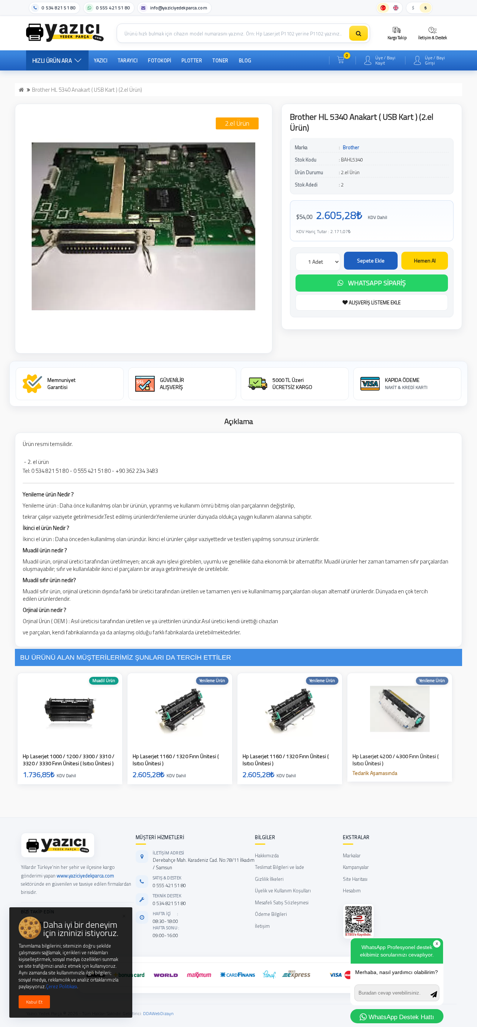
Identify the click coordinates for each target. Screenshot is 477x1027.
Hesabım (352, 890)
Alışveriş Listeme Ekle (374, 302)
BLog (245, 60)
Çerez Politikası (61, 986)
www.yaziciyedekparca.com (85, 875)
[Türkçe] (383, 8)
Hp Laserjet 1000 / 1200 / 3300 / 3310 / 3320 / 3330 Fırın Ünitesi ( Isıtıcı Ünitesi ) (68, 760)
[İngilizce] (396, 8)
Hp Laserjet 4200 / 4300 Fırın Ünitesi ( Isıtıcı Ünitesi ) (396, 760)
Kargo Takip (397, 38)
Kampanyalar (356, 867)
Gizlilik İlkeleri (269, 879)
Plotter (191, 60)
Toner (220, 60)
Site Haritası (355, 879)
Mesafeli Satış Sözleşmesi (282, 902)
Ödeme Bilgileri (271, 914)
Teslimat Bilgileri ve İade (279, 867)
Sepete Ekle (371, 260)
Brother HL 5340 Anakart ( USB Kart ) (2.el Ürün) (87, 89)
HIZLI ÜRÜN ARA (52, 60)
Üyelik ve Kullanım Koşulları (283, 890)
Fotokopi (159, 60)
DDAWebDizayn (158, 1013)
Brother (351, 147)
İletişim (262, 926)
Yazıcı (100, 60)
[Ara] (358, 33)
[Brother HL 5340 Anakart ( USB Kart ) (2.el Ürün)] (144, 226)
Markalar (352, 855)
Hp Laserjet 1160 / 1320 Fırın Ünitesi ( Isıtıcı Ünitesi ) (176, 760)
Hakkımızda (267, 855)
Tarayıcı (128, 60)
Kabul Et (34, 1001)
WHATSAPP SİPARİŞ (377, 283)
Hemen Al (425, 260)
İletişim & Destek (432, 38)
